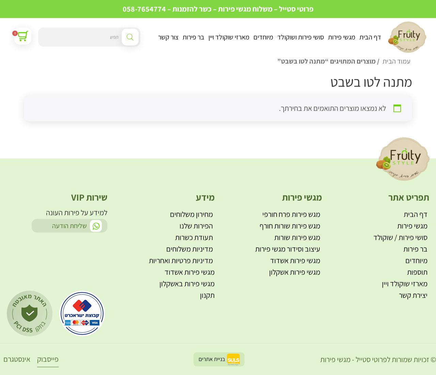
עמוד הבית (396, 61)
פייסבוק (48, 359)
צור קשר (168, 37)
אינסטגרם (16, 359)
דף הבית (370, 37)
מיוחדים (263, 37)
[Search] (130, 37)
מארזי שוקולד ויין (228, 37)
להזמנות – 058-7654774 (160, 9)
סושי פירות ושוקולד (300, 37)
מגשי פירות (341, 37)
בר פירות (193, 37)
